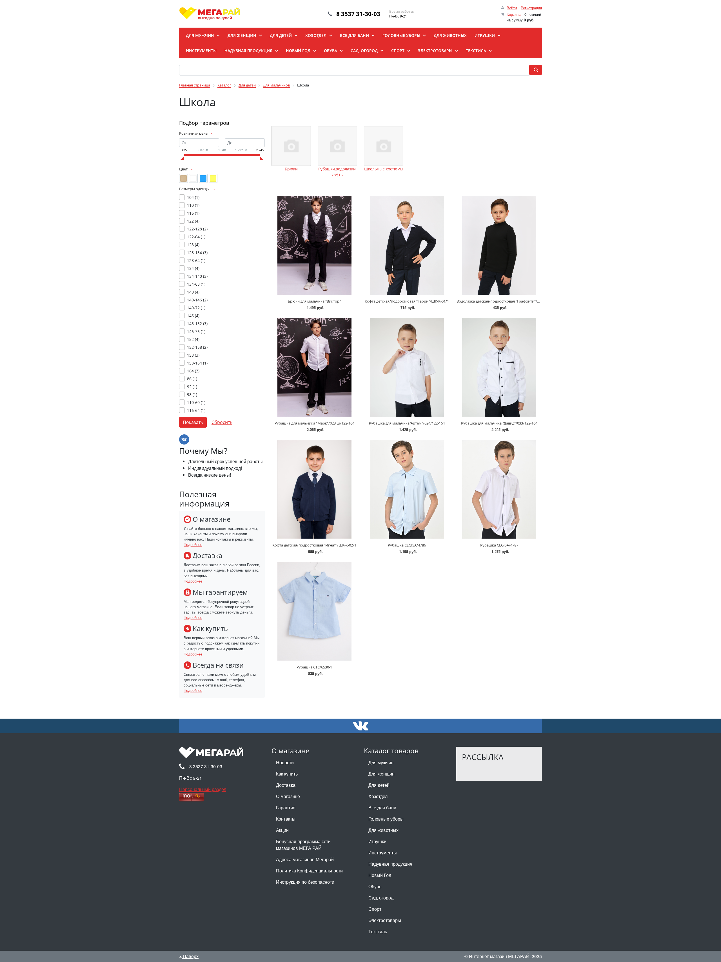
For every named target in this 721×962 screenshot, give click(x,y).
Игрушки (377, 841)
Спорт (374, 909)
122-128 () (197, 229)
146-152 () (197, 323)
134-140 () (197, 276)
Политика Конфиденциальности (309, 870)
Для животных (383, 830)
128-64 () (196, 260)
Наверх (190, 956)
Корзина (513, 14)
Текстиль (377, 931)
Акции (282, 830)
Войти (512, 7)
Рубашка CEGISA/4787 (499, 545)
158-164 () (197, 363)
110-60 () (196, 402)
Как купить (287, 773)
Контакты (285, 819)
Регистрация (531, 7)
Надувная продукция (390, 864)
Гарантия (285, 807)
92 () (192, 386)
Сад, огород (380, 897)
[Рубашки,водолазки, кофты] (337, 146)
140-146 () (197, 300)
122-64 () (196, 236)
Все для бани (382, 807)
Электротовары (384, 920)
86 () (192, 378)
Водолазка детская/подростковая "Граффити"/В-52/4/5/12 (507, 301)
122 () (193, 221)
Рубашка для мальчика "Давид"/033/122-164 (499, 423)
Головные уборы (386, 819)
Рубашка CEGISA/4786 (407, 545)
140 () (193, 292)
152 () (193, 339)
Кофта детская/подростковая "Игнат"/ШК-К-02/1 (314, 545)
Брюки (291, 169)
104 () (193, 197)
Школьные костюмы (383, 169)
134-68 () (196, 284)
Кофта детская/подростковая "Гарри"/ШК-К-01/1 (407, 301)
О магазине (288, 796)
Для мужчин (380, 762)
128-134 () (197, 252)
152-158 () (197, 347)
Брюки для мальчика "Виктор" (314, 301)
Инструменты (382, 852)
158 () (193, 355)
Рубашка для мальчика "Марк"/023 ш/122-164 (314, 423)
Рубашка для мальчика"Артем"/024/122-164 (407, 423)
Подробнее (193, 544)
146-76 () (196, 331)
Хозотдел (378, 796)
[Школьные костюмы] (383, 146)
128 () (193, 244)
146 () (193, 315)
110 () (193, 205)
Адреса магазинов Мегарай (305, 859)
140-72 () (196, 307)
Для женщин (381, 773)
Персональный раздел (202, 789)
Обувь (374, 886)
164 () (193, 371)
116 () (193, 213)
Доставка (285, 785)
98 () (192, 394)
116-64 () (196, 410)
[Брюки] (291, 146)
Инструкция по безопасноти (305, 882)
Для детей (379, 785)
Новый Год (379, 875)
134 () (193, 268)
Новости (285, 762)
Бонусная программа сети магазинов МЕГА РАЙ (303, 844)
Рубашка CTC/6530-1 (314, 667)
